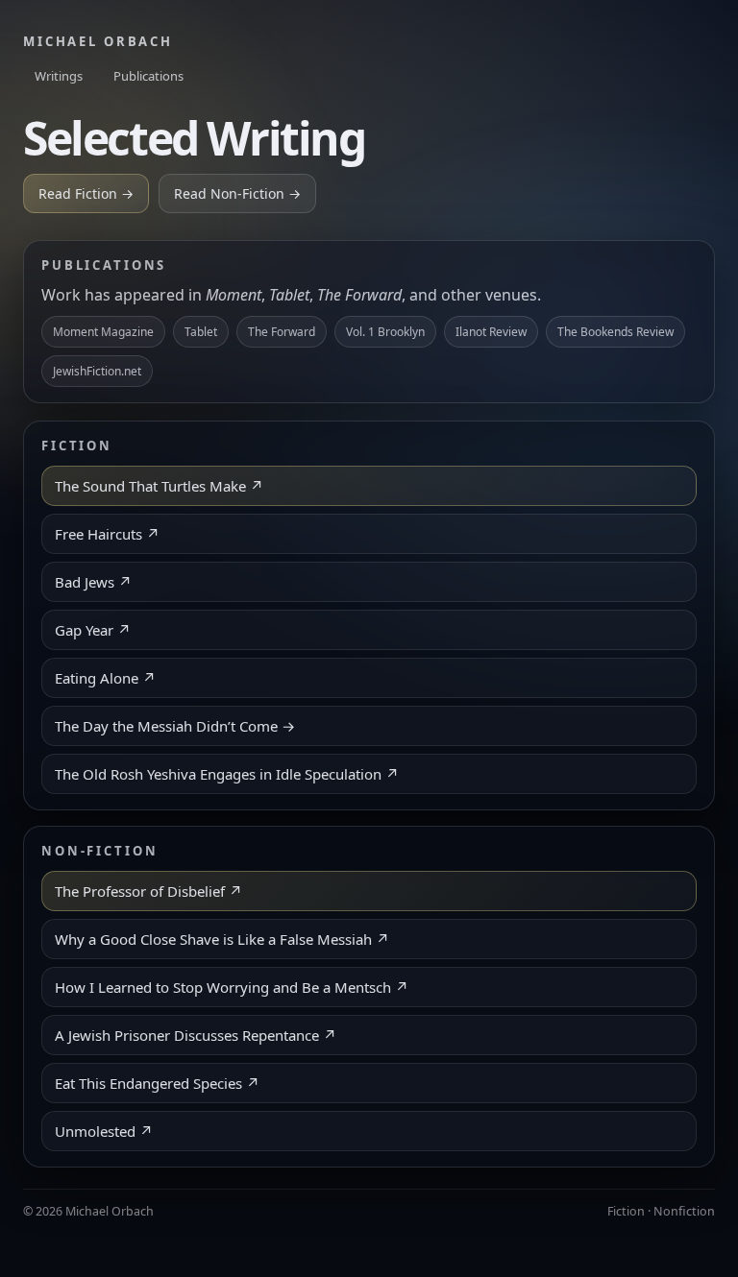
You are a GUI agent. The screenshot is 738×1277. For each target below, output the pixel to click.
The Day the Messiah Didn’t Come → (175, 725)
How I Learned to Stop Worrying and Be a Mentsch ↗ (231, 987)
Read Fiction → (86, 193)
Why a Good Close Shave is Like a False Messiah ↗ (222, 939)
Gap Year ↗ (93, 629)
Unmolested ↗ (104, 1131)
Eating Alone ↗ (105, 677)
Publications (148, 75)
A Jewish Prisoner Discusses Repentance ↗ (195, 1035)
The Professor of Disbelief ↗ (148, 891)
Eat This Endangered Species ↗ (157, 1083)
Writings (59, 75)
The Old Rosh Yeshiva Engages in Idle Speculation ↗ (227, 773)
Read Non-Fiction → (237, 193)
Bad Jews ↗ (93, 581)
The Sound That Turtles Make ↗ (159, 485)
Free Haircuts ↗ (107, 533)
